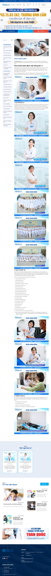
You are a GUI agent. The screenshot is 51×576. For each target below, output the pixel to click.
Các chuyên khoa (29, 5)
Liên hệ (39, 5)
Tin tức (33, 5)
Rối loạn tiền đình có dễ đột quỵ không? (13, 504)
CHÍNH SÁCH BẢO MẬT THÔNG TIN (10, 574)
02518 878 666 (28, 555)
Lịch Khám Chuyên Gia (44, 5)
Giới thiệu (24, 5)
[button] (1, 20)
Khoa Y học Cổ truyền (8, 106)
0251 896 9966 (6, 572)
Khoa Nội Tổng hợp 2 (7, 91)
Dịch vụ (36, 5)
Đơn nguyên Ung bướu (8, 50)
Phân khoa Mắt (6, 114)
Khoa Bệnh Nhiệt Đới (7, 55)
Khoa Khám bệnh (7, 71)
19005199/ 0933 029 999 (8, 568)
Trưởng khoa (9, 463)
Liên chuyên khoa (7, 108)
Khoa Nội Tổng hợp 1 (7, 89)
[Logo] (11, 550)
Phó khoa (25, 463)
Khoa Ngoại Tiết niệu (7, 84)
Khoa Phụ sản (6, 97)
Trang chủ (20, 5)
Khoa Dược (6, 65)
